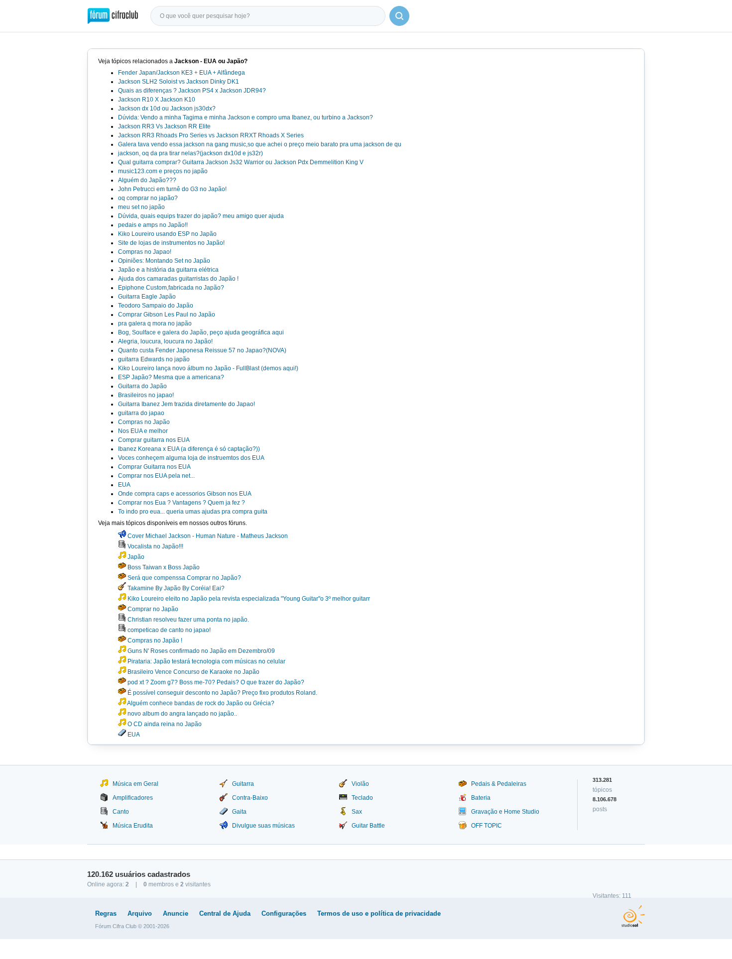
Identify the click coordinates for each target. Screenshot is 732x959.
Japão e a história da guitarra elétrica (168, 269)
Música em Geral (135, 783)
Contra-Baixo (250, 797)
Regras (106, 913)
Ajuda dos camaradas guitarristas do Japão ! (178, 278)
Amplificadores (133, 797)
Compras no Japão (144, 422)
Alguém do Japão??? (147, 180)
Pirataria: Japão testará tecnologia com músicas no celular (205, 661)
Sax (357, 811)
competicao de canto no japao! (168, 630)
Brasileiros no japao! (146, 395)
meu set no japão (141, 207)
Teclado (362, 797)
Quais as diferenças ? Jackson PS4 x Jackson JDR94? (192, 90)
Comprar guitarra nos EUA (154, 439)
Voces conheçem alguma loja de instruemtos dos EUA (191, 457)
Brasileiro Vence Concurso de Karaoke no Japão (192, 671)
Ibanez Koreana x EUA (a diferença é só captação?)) (189, 448)
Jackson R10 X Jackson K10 (156, 99)
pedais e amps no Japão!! (153, 224)
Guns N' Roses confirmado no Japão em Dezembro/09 (200, 650)
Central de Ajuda (224, 913)
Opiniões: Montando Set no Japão (164, 260)
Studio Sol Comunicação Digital (633, 916)
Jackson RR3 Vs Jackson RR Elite (164, 126)
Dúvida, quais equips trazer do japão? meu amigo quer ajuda (201, 216)
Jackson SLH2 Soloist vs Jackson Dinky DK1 (178, 81)
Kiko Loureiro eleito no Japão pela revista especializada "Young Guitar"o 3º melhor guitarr (248, 598)
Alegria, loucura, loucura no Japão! (165, 341)
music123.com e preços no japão (163, 171)
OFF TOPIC (486, 825)
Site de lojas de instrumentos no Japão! (171, 242)
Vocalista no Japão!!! (154, 546)
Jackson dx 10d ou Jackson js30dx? (167, 108)
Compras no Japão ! (154, 640)
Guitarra (243, 783)
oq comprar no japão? (148, 198)
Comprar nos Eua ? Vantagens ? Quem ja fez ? (181, 502)
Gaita (239, 811)
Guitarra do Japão (142, 386)
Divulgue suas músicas (263, 825)
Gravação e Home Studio (505, 811)
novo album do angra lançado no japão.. (181, 713)
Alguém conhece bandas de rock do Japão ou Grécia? (200, 703)
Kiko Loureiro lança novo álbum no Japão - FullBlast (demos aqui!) (208, 368)
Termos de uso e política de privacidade (379, 913)
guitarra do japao (141, 413)
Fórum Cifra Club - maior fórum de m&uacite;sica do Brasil (112, 16)
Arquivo (139, 913)
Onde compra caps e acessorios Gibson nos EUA (184, 493)
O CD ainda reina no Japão (164, 724)
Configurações (283, 913)
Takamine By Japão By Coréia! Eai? (175, 588)
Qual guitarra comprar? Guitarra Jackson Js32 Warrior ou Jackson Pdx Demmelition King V (241, 162)
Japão (135, 556)
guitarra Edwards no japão (154, 359)
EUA (124, 484)
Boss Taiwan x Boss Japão (163, 567)
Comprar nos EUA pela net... (156, 475)
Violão (360, 783)
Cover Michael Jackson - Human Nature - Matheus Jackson (207, 536)
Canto (121, 811)
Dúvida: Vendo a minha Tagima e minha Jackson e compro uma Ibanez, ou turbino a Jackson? (245, 117)
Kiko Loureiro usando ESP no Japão (167, 233)
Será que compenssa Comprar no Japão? (183, 577)
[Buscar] (399, 16)
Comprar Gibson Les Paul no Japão (166, 314)
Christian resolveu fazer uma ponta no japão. (187, 619)
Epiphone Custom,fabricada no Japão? (171, 287)
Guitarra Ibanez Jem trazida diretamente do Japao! (186, 404)
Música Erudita (133, 825)
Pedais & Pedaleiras (498, 783)
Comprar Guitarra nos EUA (154, 466)
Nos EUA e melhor (143, 430)
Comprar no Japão (152, 609)
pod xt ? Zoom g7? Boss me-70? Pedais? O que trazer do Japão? (215, 682)
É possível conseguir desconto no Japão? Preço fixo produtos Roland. (221, 692)
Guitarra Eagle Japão (147, 296)
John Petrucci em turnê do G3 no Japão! (172, 189)
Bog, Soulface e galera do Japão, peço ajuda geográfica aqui (201, 332)
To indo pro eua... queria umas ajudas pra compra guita (192, 511)
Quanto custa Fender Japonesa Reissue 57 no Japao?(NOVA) (202, 350)
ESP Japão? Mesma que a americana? (171, 377)
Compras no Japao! (144, 251)
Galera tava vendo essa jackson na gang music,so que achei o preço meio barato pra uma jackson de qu (259, 144)
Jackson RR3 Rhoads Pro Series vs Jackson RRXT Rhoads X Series (211, 135)
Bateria (480, 797)
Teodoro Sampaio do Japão (155, 305)
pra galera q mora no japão (155, 323)
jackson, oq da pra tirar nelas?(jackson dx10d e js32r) (190, 153)
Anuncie (175, 913)
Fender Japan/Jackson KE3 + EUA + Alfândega (181, 72)
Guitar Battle (368, 825)
